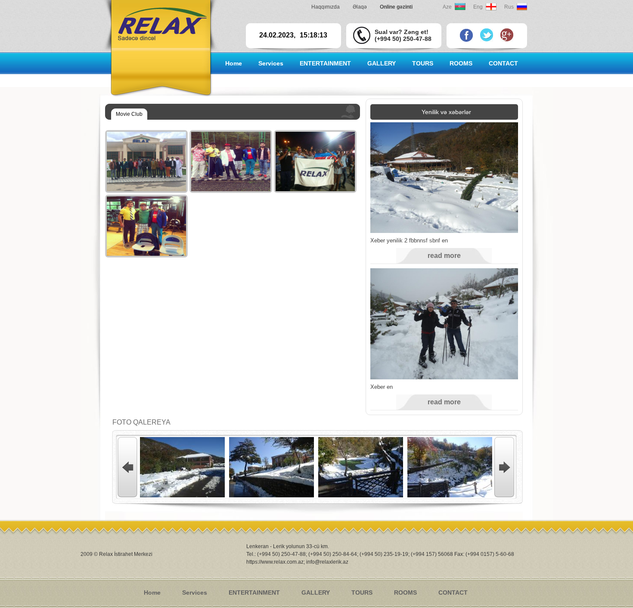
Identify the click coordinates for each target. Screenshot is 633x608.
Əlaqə (360, 7)
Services (194, 592)
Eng (478, 7)
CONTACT (503, 63)
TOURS (422, 63)
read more (444, 255)
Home (233, 63)
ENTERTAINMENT (254, 592)
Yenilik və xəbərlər (446, 112)
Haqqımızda (325, 7)
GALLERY (315, 592)
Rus (509, 7)
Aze (447, 7)
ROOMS (405, 592)
